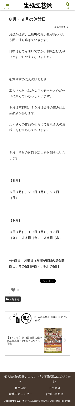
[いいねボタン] (13, 290)
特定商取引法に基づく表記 (55, 379)
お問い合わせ (54, 394)
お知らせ (14, 299)
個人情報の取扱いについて (20, 379)
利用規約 (20, 388)
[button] (67, 366)
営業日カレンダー (20, 394)
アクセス (54, 388)
